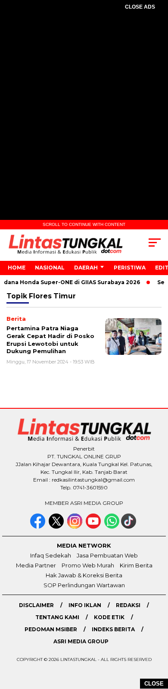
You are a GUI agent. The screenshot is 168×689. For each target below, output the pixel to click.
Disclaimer (36, 605)
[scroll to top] (156, 639)
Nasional (50, 267)
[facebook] (38, 526)
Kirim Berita (136, 565)
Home (16, 267)
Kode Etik (109, 617)
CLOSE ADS (140, 6)
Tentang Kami (57, 617)
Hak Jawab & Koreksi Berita (84, 575)
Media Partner (36, 565)
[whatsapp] (111, 526)
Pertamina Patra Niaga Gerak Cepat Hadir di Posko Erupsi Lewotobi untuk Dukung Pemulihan (50, 339)
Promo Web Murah (88, 565)
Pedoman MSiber (51, 629)
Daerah (86, 267)
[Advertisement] (84, 108)
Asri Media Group (81, 641)
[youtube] (94, 526)
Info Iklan (84, 605)
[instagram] (75, 526)
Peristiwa (130, 267)
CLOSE (154, 683)
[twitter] (57, 526)
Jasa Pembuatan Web (107, 555)
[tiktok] (129, 526)
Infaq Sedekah (50, 555)
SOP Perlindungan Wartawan (84, 585)
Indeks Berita (113, 629)
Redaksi (128, 605)
